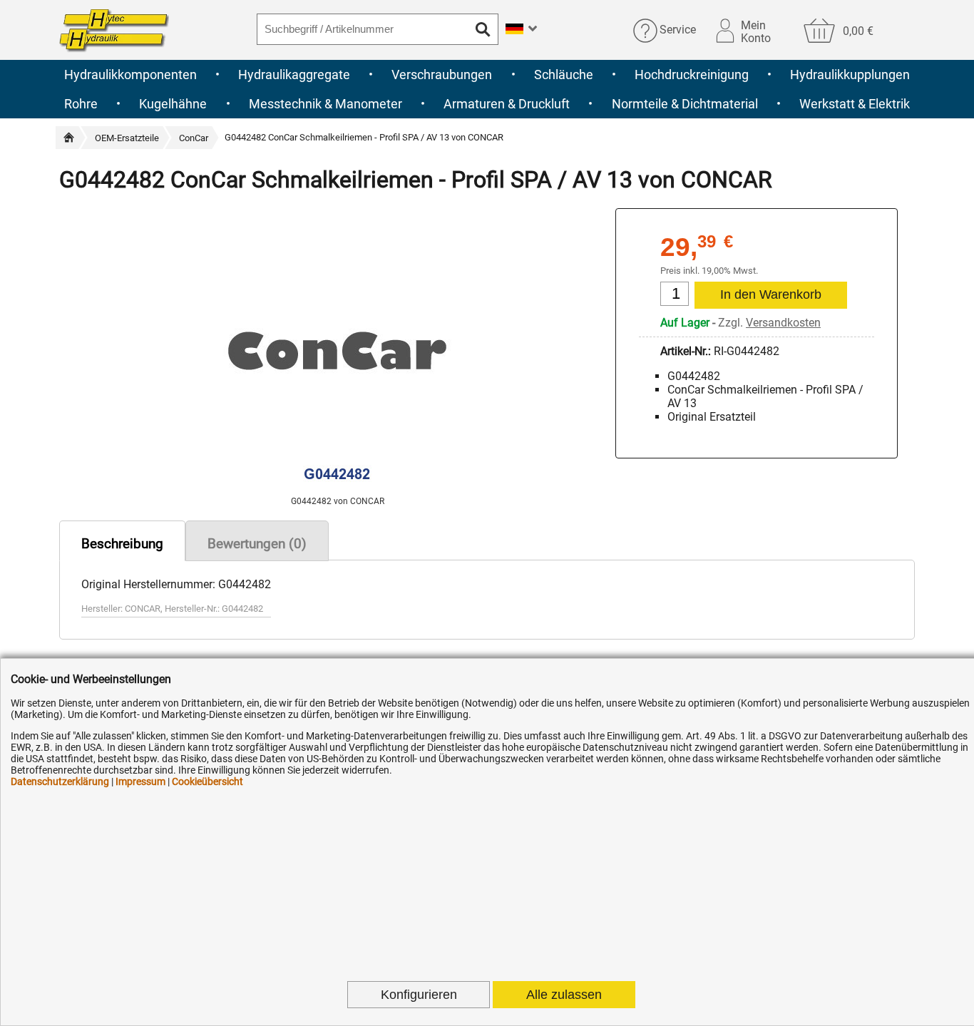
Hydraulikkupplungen (850, 74)
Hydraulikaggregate (294, 74)
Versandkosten (783, 322)
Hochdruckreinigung (692, 74)
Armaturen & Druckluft (507, 103)
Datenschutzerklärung (60, 781)
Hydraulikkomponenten (130, 74)
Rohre (81, 103)
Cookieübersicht (207, 781)
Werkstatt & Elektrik (854, 103)
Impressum (140, 781)
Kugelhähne (173, 103)
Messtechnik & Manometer (325, 103)
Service (678, 30)
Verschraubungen (441, 74)
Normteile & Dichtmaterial (685, 103)
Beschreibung (122, 543)
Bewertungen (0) (257, 543)
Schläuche (563, 74)
